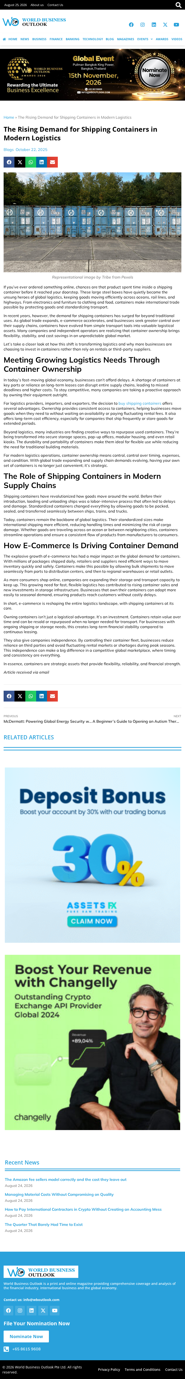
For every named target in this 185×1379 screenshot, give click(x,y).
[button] (9, 162)
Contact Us (55, 5)
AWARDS (162, 39)
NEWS (24, 39)
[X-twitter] (165, 25)
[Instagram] (142, 25)
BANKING (72, 39)
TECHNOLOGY (93, 39)
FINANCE (56, 39)
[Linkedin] (154, 25)
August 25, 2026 (15, 5)
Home (9, 117)
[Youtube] (176, 25)
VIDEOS (177, 39)
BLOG (110, 39)
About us (37, 5)
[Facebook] (131, 25)
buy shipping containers (140, 403)
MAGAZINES (125, 39)
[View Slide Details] (92, 855)
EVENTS (142, 39)
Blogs (9, 149)
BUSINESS (39, 39)
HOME (12, 39)
